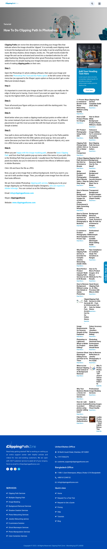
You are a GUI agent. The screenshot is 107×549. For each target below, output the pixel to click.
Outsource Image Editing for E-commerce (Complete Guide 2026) (95, 134)
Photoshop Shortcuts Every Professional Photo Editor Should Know (95, 343)
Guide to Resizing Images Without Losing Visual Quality (95, 405)
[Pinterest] (15, 469)
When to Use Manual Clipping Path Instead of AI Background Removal (83, 370)
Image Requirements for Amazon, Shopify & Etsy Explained (82, 330)
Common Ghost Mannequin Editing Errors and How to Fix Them (82, 357)
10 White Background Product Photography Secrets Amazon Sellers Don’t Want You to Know (95, 178)
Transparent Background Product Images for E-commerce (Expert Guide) (95, 194)
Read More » (80, 114)
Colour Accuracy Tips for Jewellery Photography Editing (95, 330)
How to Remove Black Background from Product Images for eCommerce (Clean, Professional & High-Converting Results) (83, 199)
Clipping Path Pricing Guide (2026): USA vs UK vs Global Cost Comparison (82, 148)
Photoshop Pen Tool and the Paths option (30, 76)
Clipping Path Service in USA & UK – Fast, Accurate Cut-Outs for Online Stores (87, 309)
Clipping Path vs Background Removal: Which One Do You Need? (95, 162)
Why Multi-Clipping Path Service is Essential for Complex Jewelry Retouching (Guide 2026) (82, 257)
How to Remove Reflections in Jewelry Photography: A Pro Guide (95, 357)
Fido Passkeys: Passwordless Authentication (82, 419)
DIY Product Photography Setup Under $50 (81, 133)
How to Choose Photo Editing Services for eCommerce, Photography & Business (82, 219)
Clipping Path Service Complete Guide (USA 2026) (95, 103)
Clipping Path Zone (58, 546)
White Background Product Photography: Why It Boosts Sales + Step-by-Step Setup (83, 177)
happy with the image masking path (31, 153)
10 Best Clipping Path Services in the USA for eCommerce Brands (83, 162)
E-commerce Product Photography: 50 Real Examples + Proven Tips (83, 235)
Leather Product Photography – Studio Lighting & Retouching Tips (101, 423)
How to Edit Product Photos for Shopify (82, 119)
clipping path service (39, 183)
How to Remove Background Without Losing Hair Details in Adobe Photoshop (83, 289)
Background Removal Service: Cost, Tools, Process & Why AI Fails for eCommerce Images (95, 220)
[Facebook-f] (7, 469)
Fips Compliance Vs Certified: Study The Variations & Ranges (95, 254)
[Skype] (19, 469)
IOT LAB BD (79, 546)
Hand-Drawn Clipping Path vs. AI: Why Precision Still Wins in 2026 (94, 288)
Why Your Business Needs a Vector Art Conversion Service (83, 393)
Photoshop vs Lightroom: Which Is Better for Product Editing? (82, 343)
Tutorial (7, 24)
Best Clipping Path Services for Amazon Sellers (94, 146)
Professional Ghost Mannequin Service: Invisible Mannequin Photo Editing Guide (94, 238)
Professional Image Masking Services (95, 391)
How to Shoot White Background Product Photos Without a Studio (95, 121)
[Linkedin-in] (11, 469)
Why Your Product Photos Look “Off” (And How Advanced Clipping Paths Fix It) (100, 375)
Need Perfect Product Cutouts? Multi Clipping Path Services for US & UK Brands (82, 274)
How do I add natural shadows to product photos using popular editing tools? (83, 407)
